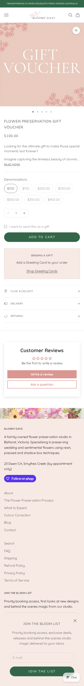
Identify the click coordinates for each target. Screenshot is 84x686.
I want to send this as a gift (29, 226)
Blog (7, 522)
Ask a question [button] (42, 384)
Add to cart (42, 237)
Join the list (42, 671)
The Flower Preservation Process (29, 500)
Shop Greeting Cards (42, 271)
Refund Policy (14, 565)
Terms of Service (16, 580)
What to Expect (15, 508)
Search (9, 543)
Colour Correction (17, 515)
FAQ (7, 551)
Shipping (10, 558)
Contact (10, 530)
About (8, 493)
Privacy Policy (14, 573)
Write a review (42, 374)
